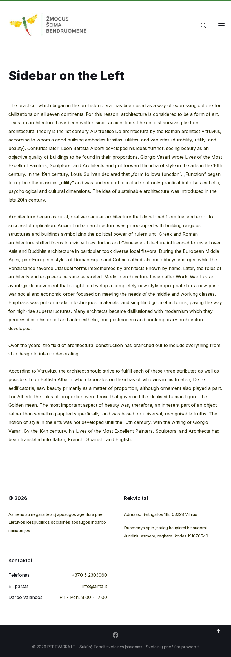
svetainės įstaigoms (124, 646)
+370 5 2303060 (89, 575)
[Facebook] (115, 635)
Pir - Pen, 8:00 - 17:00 (83, 597)
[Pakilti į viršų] (218, 631)
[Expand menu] (221, 25)
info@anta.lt (94, 586)
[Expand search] (203, 25)
